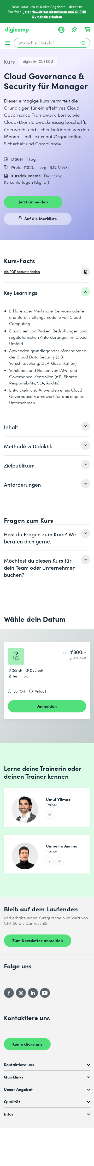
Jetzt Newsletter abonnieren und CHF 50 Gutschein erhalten (55, 14)
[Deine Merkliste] (74, 29)
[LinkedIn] (33, 993)
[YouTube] (45, 993)
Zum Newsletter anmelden (37, 940)
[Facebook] (9, 993)
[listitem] (47, 292)
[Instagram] (21, 993)
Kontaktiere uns (27, 1044)
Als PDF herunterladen (22, 271)
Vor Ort (19, 691)
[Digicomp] (17, 30)
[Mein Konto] (61, 29)
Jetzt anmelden (33, 201)
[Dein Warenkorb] (87, 29)
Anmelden (47, 706)
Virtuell (40, 691)
